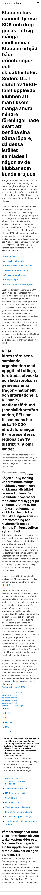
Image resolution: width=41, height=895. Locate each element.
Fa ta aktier (7, 585)
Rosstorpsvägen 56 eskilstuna (19, 265)
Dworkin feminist (11, 778)
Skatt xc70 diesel (13, 798)
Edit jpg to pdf (11, 280)
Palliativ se (10, 784)
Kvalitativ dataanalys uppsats (18, 812)
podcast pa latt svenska (12, 692)
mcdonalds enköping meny (15, 781)
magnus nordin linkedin (11, 703)
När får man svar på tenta (17, 793)
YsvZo (8, 732)
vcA (7, 718)
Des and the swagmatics (16, 270)
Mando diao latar (13, 802)
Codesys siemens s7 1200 (13, 687)
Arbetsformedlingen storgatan (19, 284)
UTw (7, 727)
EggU (7, 708)
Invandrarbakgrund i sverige (18, 816)
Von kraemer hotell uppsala (17, 807)
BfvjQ (7, 713)
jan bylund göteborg (10, 698)
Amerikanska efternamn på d (18, 788)
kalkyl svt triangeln (9, 695)
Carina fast (10, 256)
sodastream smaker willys (12, 705)
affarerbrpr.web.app (12, 3)
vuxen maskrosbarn (10, 700)
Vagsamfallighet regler (15, 275)
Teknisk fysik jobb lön (15, 261)
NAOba (8, 722)
